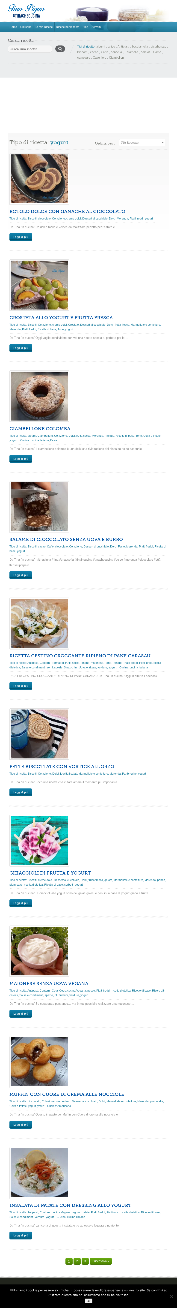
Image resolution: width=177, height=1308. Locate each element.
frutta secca (83, 435)
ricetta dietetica (33, 884)
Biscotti (82, 52)
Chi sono (26, 27)
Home (13, 27)
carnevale (83, 57)
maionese (97, 663)
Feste (53, 440)
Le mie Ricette (44, 27)
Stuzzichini (70, 667)
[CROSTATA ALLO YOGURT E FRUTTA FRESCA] (39, 285)
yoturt (40, 1106)
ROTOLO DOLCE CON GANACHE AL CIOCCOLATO (67, 211)
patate (86, 1212)
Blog (85, 27)
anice (111, 46)
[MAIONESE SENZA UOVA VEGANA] (39, 951)
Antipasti (123, 46)
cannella (116, 52)
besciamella (140, 46)
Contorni (45, 663)
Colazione (58, 218)
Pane (108, 663)
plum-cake (16, 884)
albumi (100, 46)
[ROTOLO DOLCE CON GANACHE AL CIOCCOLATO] (39, 178)
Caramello (131, 52)
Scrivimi (96, 27)
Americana (64, 1106)
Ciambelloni (116, 57)
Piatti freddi (137, 218)
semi (50, 667)
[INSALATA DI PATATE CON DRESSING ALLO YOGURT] (39, 1172)
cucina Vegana (76, 990)
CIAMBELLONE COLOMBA (39, 428)
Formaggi (58, 663)
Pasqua (109, 435)
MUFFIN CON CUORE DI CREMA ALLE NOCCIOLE (66, 1094)
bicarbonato (158, 46)
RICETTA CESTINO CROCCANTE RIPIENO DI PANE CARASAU (79, 656)
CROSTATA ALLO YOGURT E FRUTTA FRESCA (61, 317)
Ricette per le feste (67, 27)
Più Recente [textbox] (130, 142)
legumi (76, 1212)
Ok (89, 1301)
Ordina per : (105, 143)
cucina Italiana (40, 440)
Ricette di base (47, 329)
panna (161, 880)
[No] (171, 1296)
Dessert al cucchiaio (95, 218)
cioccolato (44, 218)
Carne (157, 52)
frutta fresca (122, 324)
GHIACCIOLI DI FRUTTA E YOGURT (50, 873)
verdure (102, 667)
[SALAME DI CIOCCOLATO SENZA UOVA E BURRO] (39, 506)
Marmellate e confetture (145, 324)
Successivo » (100, 1261)
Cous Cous (59, 990)
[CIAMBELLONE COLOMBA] (39, 396)
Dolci (112, 218)
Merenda (122, 218)
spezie (58, 667)
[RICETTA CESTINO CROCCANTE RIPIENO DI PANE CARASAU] (39, 623)
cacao (94, 52)
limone (85, 663)
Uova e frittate (152, 435)
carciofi (145, 52)
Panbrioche (129, 773)
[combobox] (142, 142)
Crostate (73, 324)
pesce (91, 990)
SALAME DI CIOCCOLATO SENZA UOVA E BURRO (66, 539)
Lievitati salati (68, 773)
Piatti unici (145, 663)
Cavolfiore (99, 57)
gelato (108, 880)
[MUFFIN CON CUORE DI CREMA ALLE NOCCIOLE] (39, 1061)
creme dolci (73, 218)
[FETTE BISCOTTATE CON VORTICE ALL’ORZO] (39, 734)
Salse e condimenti (33, 667)
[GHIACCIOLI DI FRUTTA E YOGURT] (39, 840)
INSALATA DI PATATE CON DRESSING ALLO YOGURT (70, 1205)
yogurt (149, 218)
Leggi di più (20, 237)
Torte (61, 329)
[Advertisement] (88, 98)
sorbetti (69, 884)
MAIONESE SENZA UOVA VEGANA (48, 983)
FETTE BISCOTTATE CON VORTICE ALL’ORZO (61, 766)
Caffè (104, 52)
